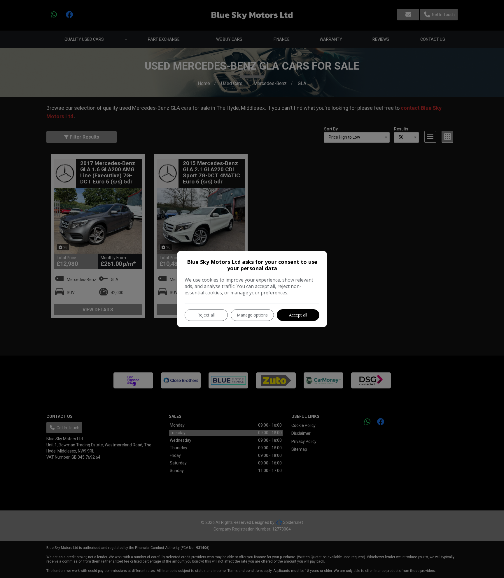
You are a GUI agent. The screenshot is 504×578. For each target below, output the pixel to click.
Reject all (206, 315)
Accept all (298, 315)
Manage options (252, 315)
